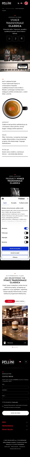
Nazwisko (4, 390)
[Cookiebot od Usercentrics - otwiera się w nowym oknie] (19, 199)
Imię (3, 384)
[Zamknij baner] (27, 198)
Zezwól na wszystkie (15, 248)
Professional (7, 426)
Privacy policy (15, 402)
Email (3, 395)
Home (3, 8)
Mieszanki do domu (10, 8)
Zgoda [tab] (5, 203)
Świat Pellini (7, 429)
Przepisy (10, 301)
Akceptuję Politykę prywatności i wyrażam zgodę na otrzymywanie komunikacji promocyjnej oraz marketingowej (16, 406)
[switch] (26, 233)
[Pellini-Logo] (6, 2)
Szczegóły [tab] (13, 203)
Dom (4, 422)
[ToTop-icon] (26, 361)
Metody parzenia (20, 301)
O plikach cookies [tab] (23, 203)
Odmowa (15, 257)
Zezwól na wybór (15, 252)
